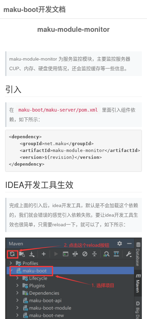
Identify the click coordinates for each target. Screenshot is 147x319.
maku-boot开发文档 (34, 9)
